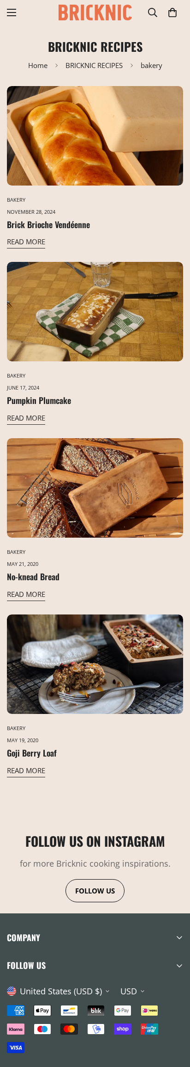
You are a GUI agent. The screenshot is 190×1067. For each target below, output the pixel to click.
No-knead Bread (33, 577)
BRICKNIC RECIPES (94, 65)
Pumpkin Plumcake (39, 400)
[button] (172, 12)
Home (38, 65)
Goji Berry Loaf (32, 753)
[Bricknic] (95, 12)
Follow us (95, 890)
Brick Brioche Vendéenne (48, 224)
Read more (26, 241)
